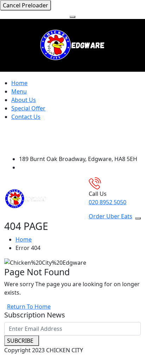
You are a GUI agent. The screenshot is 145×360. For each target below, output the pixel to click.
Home (19, 83)
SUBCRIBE (20, 341)
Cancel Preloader (25, 5)
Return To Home (29, 306)
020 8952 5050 (107, 202)
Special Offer (28, 108)
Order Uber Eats (110, 216)
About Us (23, 100)
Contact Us (25, 117)
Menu (19, 91)
